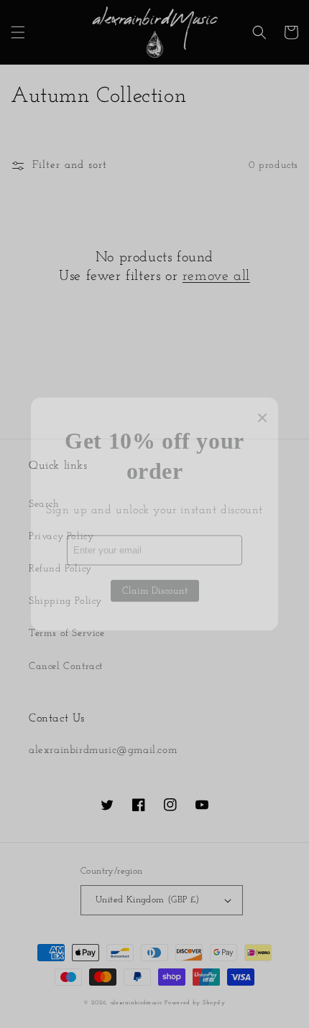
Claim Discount (155, 590)
